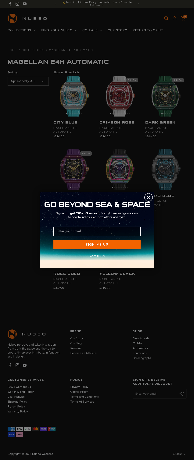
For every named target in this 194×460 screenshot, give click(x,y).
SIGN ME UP (97, 244)
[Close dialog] (148, 197)
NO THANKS (97, 256)
